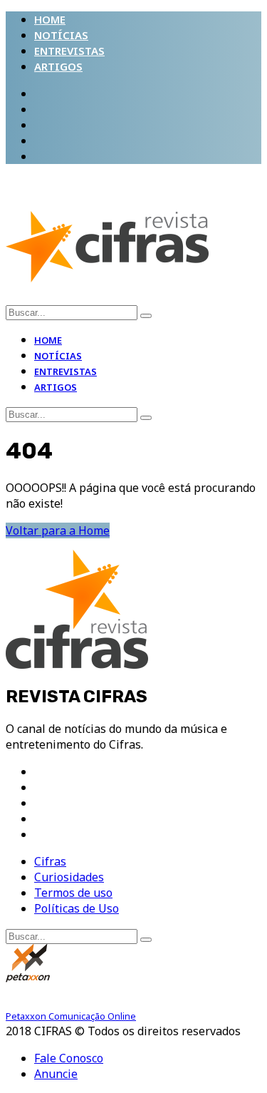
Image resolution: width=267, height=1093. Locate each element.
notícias (61, 35)
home (50, 19)
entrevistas (69, 50)
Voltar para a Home (58, 530)
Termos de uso (73, 892)
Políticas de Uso (76, 908)
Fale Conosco (68, 1058)
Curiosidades (69, 877)
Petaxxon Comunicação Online (71, 1016)
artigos (58, 66)
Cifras (50, 861)
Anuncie (56, 1074)
